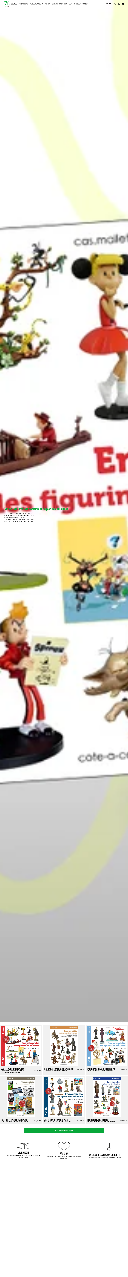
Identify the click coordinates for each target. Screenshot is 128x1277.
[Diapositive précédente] (3, 1046)
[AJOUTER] (39, 1064)
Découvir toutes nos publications (64, 1130)
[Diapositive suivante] (39, 1046)
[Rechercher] (115, 4)
